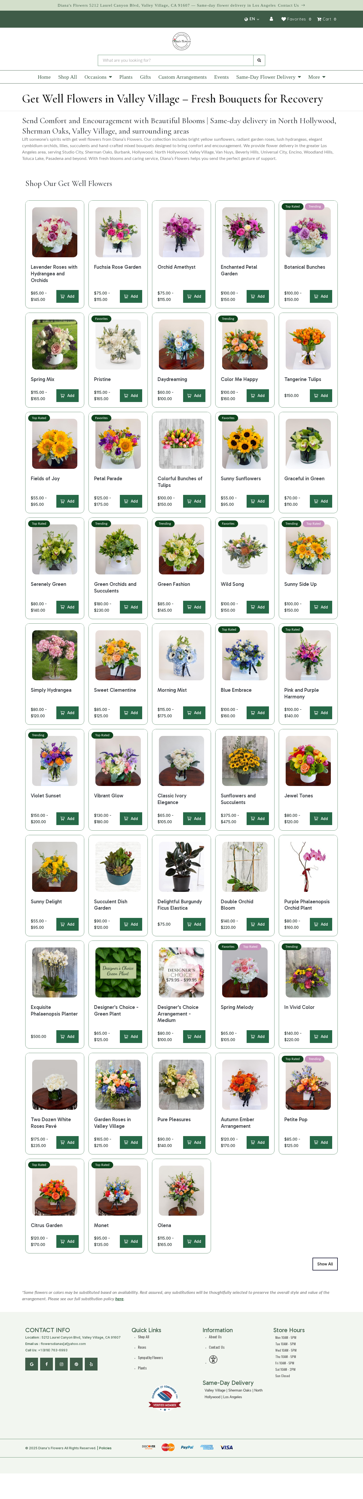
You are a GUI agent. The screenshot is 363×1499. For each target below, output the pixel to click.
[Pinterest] (76, 1364)
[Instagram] (61, 1364)
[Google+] (31, 1364)
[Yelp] (91, 1364)
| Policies (104, 1448)
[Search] (259, 60)
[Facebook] (46, 1364)
